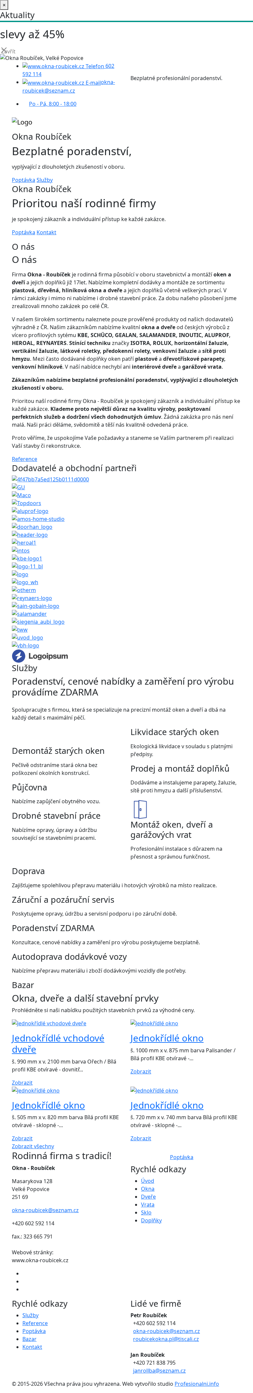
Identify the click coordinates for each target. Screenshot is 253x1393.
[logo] (20, 574)
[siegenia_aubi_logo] (38, 621)
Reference (24, 459)
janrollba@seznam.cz (159, 1370)
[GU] (18, 487)
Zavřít (4, 51)
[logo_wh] (25, 581)
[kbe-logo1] (27, 558)
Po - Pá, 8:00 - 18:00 (52, 103)
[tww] (20, 629)
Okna (148, 1188)
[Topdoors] (26, 502)
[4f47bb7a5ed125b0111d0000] (50, 479)
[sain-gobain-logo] (35, 605)
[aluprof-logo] (30, 510)
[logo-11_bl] (27, 566)
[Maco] (21, 494)
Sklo (146, 1212)
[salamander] (29, 613)
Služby (45, 180)
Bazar (29, 1339)
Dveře (148, 1196)
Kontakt (46, 232)
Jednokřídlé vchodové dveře (58, 1043)
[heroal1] (24, 542)
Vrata (148, 1204)
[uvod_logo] (27, 637)
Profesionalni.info (197, 1383)
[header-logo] (30, 534)
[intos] (21, 550)
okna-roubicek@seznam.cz (45, 1210)
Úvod (147, 1180)
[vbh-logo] (25, 645)
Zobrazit (22, 1082)
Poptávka (23, 180)
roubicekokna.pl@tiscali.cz (166, 1339)
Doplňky (151, 1220)
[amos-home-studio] (38, 518)
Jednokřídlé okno (167, 1038)
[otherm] (24, 589)
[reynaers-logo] (32, 597)
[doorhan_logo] (32, 526)
